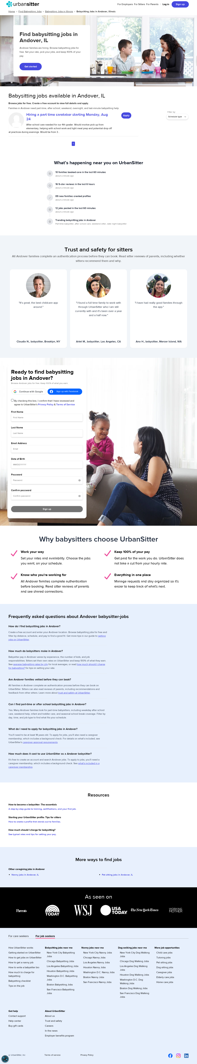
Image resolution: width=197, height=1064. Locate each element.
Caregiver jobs (164, 972)
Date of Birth (18, 459)
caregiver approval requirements (40, 742)
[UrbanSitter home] (23, 4)
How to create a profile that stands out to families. (34, 821)
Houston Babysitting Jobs (60, 971)
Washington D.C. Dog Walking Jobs (131, 981)
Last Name (17, 427)
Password (16, 474)
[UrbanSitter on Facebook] (169, 1055)
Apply (126, 115)
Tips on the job (16, 985)
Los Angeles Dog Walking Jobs (133, 968)
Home (11, 11)
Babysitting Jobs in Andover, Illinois (96, 11)
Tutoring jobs (163, 957)
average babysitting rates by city (30, 664)
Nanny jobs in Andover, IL (25, 874)
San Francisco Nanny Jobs (97, 982)
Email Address (19, 443)
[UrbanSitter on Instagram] (177, 1055)
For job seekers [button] (45, 936)
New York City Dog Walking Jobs (135, 954)
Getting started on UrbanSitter (24, 952)
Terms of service (52, 1055)
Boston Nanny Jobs (93, 977)
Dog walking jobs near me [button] (132, 947)
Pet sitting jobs (164, 962)
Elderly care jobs (165, 977)
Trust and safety (53, 1020)
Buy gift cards (15, 1025)
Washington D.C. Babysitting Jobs (62, 978)
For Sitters (139, 4)
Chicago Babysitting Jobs (60, 961)
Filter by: (171, 112)
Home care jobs (164, 982)
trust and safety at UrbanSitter (74, 692)
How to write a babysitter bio (23, 967)
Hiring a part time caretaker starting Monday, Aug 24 (67, 116)
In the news (51, 1030)
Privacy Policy (45, 404)
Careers (49, 1025)
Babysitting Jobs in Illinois (59, 11)
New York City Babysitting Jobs (61, 954)
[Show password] (79, 480)
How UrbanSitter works (20, 947)
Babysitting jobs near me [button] (58, 947)
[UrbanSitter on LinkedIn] (185, 1055)
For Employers (125, 4)
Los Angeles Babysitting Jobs (62, 966)
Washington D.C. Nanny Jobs (99, 972)
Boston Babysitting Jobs (60, 984)
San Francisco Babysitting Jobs (60, 991)
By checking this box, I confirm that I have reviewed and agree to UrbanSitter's (44, 402)
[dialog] (5, 1058)
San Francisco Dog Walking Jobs (134, 995)
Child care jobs (164, 952)
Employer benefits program (59, 1035)
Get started (30, 66)
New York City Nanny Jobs (97, 952)
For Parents (152, 4)
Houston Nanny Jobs (94, 967)
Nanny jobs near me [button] (92, 947)
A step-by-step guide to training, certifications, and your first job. (42, 809)
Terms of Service (65, 404)
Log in (166, 4)
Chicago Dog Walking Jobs (134, 961)
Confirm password (21, 490)
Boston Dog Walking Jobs (133, 988)
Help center (14, 1020)
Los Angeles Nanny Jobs (96, 962)
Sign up (180, 4)
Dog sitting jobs (164, 967)
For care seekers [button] (18, 936)
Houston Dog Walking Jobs (134, 974)
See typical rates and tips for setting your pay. (32, 834)
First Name (17, 411)
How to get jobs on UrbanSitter (25, 957)
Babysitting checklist (19, 981)
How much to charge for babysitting (21, 974)
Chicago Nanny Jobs (94, 957)
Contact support (17, 1016)
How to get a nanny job (20, 962)
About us (50, 1016)
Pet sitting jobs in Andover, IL (117, 874)
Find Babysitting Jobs (30, 11)
